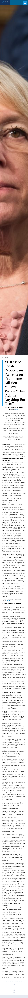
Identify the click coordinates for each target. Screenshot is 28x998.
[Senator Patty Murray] (5, 3)
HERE (16, 409)
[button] (25, 3)
